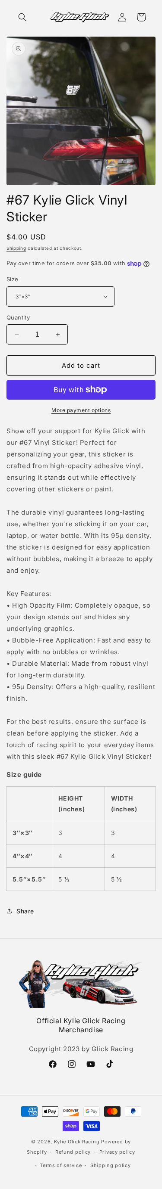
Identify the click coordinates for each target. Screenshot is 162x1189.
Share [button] (25, 911)
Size (12, 279)
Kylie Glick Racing (77, 1142)
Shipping (16, 248)
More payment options (81, 410)
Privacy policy (117, 1152)
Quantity (18, 317)
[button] (22, 17)
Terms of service (61, 1165)
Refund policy (73, 1152)
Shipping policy (110, 1165)
